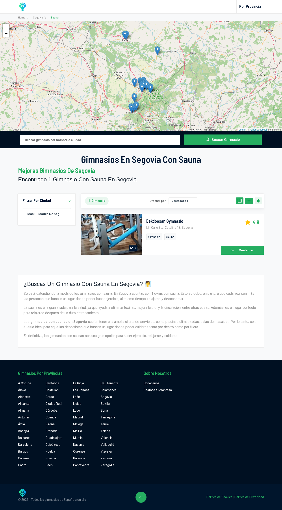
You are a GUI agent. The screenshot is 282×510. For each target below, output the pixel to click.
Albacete (24, 397)
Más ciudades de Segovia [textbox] (46, 214)
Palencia (79, 458)
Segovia (38, 17)
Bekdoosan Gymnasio (164, 221)
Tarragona (108, 417)
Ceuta (50, 397)
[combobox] (47, 213)
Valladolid (107, 444)
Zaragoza (107, 465)
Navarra (78, 444)
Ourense (79, 451)
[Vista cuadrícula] (258, 200)
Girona (50, 424)
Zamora (106, 458)
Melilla (77, 431)
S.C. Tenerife (110, 383)
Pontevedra (81, 465)
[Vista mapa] (239, 200)
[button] (69, 201)
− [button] (6, 33)
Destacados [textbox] (179, 200)
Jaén (49, 465)
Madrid (78, 417)
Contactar (246, 250)
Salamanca (109, 390)
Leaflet (242, 129)
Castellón (52, 390)
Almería (23, 410)
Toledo (105, 431)
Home (21, 17)
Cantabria (52, 383)
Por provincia (250, 6)
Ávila (21, 424)
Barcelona (25, 444)
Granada (52, 431)
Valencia (107, 438)
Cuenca (51, 417)
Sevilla (105, 403)
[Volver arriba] (141, 497)
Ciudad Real (54, 403)
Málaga (78, 424)
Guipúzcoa (53, 444)
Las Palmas (81, 390)
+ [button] (6, 27)
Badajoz (24, 431)
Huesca (51, 458)
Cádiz (22, 465)
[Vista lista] (249, 201)
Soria (104, 410)
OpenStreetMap (258, 129)
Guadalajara (54, 438)
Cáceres (24, 458)
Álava (22, 390)
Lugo (76, 410)
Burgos (23, 451)
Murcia (78, 438)
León (76, 397)
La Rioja (78, 383)
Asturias (24, 417)
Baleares (24, 438)
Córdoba (52, 410)
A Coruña (24, 383)
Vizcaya (106, 451)
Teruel (105, 424)
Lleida (77, 403)
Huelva (50, 451)
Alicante (24, 403)
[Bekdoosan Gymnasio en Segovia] (111, 234)
